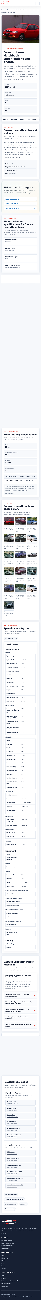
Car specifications (7, 1240)
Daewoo (9, 10)
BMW (3, 1260)
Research (14, 119)
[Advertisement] (20, 352)
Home (3, 10)
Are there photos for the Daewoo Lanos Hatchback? (17, 1017)
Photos (22, 119)
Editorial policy (6, 1283)
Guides (3, 1278)
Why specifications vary (20, 208)
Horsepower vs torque (20, 199)
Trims (28, 119)
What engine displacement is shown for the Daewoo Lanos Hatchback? (18, 1002)
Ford (2, 1263)
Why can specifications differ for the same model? (18, 1025)
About (3, 1275)
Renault (3, 1266)
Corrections (5, 1286)
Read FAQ (23, 1204)
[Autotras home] (8, 1223)
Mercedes (4, 1258)
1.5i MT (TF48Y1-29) (11, 480)
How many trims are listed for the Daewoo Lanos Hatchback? (18, 976)
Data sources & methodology (10, 1281)
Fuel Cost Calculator (8, 1243)
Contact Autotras (7, 1245)
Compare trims (9, 1209)
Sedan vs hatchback (20, 203)
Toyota (3, 1268)
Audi (2, 1255)
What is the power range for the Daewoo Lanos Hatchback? (17, 995)
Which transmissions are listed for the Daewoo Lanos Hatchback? (17, 1010)
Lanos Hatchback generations (14, 1199)
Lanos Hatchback (19, 10)
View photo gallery (11, 1204)
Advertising (5, 1248)
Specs (34, 119)
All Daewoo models (11, 1194)
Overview (5, 119)
